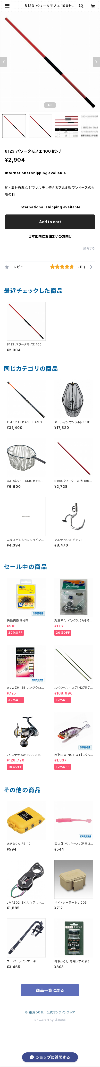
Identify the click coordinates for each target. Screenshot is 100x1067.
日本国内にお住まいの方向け (50, 236)
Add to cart (50, 221)
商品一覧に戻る (50, 990)
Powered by (44, 1020)
